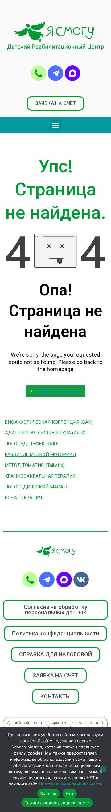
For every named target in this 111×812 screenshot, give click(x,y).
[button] (55, 103)
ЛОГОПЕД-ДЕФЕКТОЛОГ (32, 443)
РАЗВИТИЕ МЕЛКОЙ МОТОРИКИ (40, 454)
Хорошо (48, 793)
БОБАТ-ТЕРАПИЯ (23, 497)
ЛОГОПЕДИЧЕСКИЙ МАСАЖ (36, 487)
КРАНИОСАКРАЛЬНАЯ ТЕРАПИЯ (40, 476)
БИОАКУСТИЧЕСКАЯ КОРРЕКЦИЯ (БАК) (49, 422)
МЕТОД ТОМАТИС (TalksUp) (35, 465)
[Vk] (81, 579)
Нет (70, 793)
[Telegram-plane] (55, 73)
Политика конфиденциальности (70, 783)
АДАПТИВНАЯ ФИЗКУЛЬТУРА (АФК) (45, 433)
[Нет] (103, 769)
